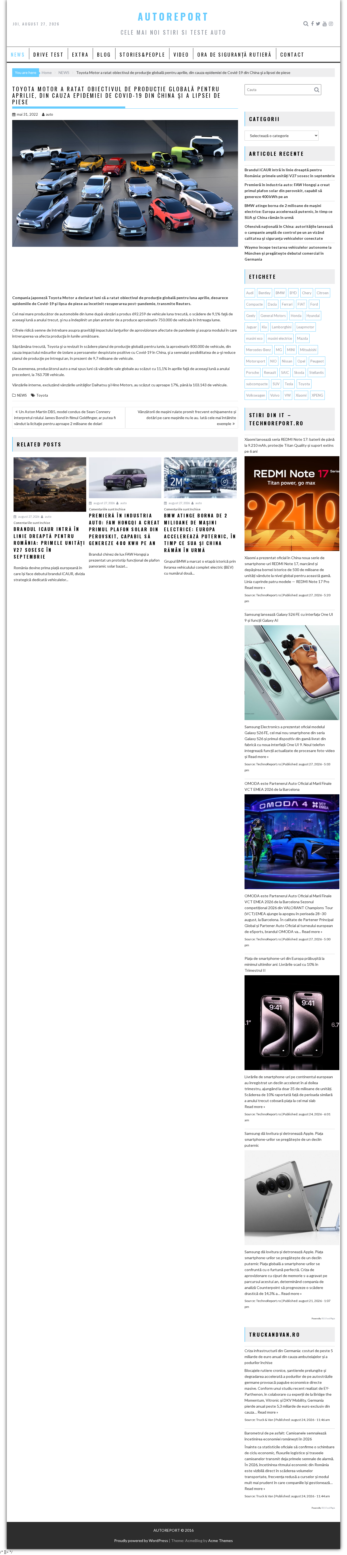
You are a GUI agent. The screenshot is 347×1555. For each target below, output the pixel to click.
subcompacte (257, 384)
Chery (306, 293)
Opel (301, 361)
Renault (270, 372)
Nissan (287, 361)
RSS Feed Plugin (328, 1318)
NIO (273, 361)
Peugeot (317, 361)
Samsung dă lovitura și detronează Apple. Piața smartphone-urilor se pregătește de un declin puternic (284, 1139)
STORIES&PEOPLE (142, 54)
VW (288, 395)
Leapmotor (305, 327)
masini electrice (280, 338)
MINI (291, 350)
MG (279, 350)
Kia (264, 327)
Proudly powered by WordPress (141, 1540)
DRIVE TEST (48, 54)
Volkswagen (255, 395)
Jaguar (251, 327)
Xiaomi (301, 395)
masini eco (254, 338)
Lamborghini (281, 327)
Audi (249, 293)
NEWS (18, 54)
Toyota (42, 395)
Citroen (323, 293)
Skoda (299, 372)
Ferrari (287, 304)
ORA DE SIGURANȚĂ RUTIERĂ (234, 54)
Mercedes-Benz (258, 350)
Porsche (252, 372)
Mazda (302, 338)
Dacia (272, 304)
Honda (296, 315)
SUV (276, 384)
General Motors (273, 315)
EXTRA (80, 54)
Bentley (265, 293)
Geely (250, 315)
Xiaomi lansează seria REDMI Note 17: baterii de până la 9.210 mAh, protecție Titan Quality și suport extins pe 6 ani (290, 445)
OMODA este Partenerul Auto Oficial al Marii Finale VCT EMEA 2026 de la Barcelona (288, 786)
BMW (280, 293)
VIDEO (181, 54)
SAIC (285, 372)
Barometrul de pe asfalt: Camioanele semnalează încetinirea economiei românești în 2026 (285, 1436)
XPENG (317, 395)
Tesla (289, 384)
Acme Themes (220, 1540)
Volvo (274, 395)
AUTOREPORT (173, 16)
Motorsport (255, 361)
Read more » (255, 587)
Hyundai (313, 315)
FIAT (301, 304)
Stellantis (316, 372)
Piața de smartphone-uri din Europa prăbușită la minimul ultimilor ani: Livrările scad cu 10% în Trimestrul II (284, 964)
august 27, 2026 (28, 516)
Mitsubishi (308, 350)
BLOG (104, 54)
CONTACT (292, 54)
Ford (314, 304)
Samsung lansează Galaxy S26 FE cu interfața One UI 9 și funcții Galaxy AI (289, 617)
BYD (293, 293)
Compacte (254, 304)
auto (49, 114)
